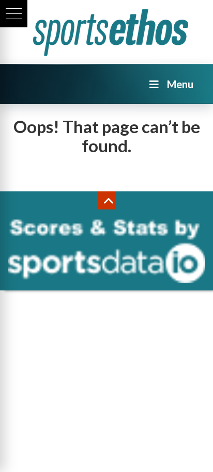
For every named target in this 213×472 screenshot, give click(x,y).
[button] (13, 13)
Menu (180, 84)
